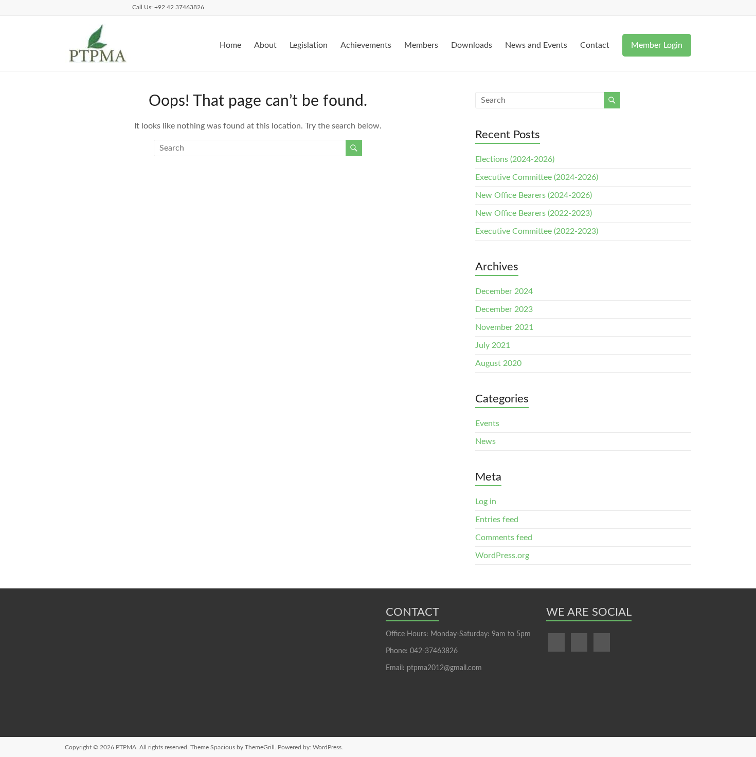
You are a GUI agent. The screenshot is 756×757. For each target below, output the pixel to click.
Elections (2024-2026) (514, 159)
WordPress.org (502, 555)
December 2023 (504, 309)
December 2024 (504, 291)
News (485, 441)
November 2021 (504, 327)
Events (487, 423)
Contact (594, 45)
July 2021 (492, 345)
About (265, 45)
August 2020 (498, 363)
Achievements (365, 45)
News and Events (536, 45)
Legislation (309, 45)
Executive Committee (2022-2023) (536, 231)
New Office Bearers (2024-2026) (533, 195)
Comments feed (503, 537)
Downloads (471, 45)
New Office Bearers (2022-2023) (533, 213)
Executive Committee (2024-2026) (536, 177)
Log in (485, 501)
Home (230, 45)
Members (421, 45)
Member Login (656, 45)
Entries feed (496, 519)
